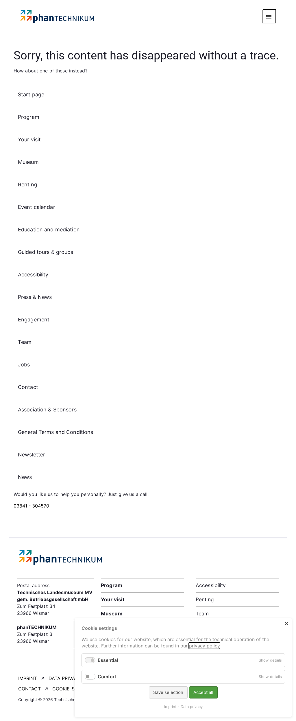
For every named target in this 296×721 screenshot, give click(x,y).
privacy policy (204, 646)
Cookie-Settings (73, 689)
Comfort (107, 676)
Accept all (203, 692)
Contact (29, 689)
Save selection (168, 692)
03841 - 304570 (31, 506)
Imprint (27, 678)
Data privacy (65, 678)
